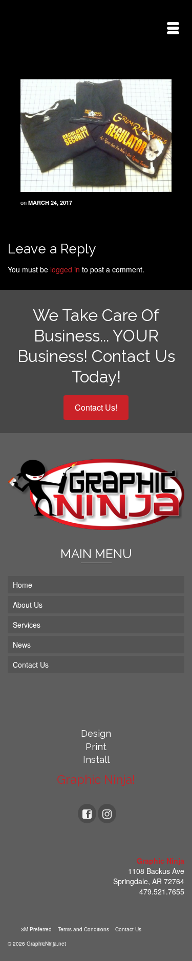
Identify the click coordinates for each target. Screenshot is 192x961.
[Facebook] (87, 813)
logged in (65, 269)
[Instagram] (107, 813)
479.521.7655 (161, 891)
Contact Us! (96, 407)
